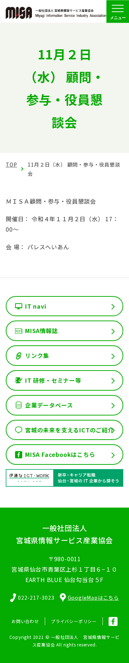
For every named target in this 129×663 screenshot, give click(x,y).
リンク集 (37, 355)
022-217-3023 (36, 597)
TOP (11, 164)
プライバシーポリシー (74, 621)
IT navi (36, 306)
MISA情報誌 (41, 330)
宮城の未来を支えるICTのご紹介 (69, 430)
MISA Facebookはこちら (60, 454)
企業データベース (49, 405)
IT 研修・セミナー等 (53, 380)
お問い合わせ (25, 621)
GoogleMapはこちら (93, 597)
